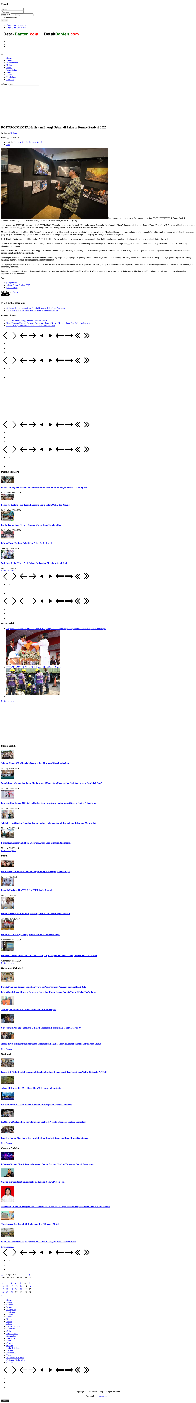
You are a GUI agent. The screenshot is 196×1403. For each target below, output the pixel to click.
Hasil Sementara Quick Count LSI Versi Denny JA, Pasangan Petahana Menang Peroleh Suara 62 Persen (49, 955)
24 (2, 1292)
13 (16, 1286)
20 (16, 1289)
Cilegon (9, 1305)
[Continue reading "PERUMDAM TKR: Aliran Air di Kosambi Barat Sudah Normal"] (33, 694)
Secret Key (5, 15)
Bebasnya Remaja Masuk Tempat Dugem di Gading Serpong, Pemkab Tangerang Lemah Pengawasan (47, 1164)
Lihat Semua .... (7, 1049)
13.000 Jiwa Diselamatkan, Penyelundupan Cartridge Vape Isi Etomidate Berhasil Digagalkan (43, 1122)
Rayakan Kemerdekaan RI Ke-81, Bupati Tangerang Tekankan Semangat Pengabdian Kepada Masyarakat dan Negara (56, 628)
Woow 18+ (11, 1338)
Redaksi (13, 133)
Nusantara (10, 1329)
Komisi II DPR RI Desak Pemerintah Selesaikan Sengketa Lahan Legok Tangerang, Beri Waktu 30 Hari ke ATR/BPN (54, 1072)
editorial (9, 1345)
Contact (9, 1362)
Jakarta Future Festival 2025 (18, 285)
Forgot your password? (16, 27)
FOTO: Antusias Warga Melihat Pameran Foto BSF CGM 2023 (33, 321)
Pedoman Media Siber (15, 1360)
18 (7, 1289)
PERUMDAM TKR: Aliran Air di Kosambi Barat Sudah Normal (33, 667)
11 (7, 1286)
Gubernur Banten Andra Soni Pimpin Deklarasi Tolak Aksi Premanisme (36, 308)
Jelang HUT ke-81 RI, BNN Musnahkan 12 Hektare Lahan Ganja (31, 1088)
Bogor (9, 1319)
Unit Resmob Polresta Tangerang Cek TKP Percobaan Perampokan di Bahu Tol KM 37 (41, 1028)
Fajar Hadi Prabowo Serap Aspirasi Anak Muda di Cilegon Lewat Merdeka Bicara (38, 1242)
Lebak (9, 1307)
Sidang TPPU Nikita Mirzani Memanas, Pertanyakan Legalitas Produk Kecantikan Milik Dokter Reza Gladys (51, 1044)
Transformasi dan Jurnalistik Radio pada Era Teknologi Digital (30, 1224)
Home (9, 1300)
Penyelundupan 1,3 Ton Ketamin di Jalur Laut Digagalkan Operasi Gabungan (36, 1105)
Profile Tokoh (12, 1333)
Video (8, 1355)
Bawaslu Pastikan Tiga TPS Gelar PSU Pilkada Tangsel (26, 890)
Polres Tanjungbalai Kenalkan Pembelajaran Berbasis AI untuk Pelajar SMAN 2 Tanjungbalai (44, 487)
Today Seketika (12, 1348)
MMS (8, 1341)
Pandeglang (11, 1309)
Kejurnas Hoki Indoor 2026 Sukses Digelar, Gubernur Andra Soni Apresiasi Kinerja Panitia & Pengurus (48, 803)
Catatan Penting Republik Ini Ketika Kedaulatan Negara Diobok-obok (33, 1182)
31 (2, 1295)
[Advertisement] (81, 104)
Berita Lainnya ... (8, 701)
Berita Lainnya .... (8, 571)
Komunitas (11, 1336)
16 (30, 1286)
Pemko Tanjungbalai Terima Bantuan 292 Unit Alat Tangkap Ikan (31, 525)
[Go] (2, 84)
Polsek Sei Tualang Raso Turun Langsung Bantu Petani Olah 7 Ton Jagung (35, 505)
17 (2, 1289)
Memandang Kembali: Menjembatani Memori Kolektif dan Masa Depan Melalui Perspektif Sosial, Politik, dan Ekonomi (55, 1207)
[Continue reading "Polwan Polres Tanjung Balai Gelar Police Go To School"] (7, 538)
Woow (15, 292)
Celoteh (9, 1343)
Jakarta (9, 1324)
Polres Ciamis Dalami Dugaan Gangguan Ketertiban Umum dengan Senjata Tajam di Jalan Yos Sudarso (48, 992)
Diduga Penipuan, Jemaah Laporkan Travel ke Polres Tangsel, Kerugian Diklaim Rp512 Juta (43, 987)
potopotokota (11, 283)
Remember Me (10, 18)
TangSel (9, 1314)
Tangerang (10, 1312)
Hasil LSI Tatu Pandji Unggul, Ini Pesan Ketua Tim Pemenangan (30, 934)
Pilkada (9, 1350)
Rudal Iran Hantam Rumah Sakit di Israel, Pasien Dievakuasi (32, 310)
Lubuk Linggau (13, 1326)
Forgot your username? (16, 25)
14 (21, 1286)
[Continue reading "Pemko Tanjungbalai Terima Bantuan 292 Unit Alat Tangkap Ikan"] (7, 520)
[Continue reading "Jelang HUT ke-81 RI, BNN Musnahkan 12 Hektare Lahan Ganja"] (7, 1083)
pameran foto (11, 287)
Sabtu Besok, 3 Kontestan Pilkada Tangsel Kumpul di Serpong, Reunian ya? (35, 871)
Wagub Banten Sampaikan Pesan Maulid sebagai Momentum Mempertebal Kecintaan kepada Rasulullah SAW (51, 783)
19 (12, 1289)
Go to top (5, 1401)
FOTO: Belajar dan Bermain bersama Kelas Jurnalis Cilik (30, 325)
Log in (4, 20)
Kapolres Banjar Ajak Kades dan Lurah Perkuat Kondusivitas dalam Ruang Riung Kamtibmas (44, 1138)
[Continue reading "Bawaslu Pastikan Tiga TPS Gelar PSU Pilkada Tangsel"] (7, 885)
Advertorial (11, 1353)
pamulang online (103, 1396)
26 (12, 1292)
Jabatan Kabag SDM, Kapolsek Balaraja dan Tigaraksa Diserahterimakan (35, 763)
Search (6, 84)
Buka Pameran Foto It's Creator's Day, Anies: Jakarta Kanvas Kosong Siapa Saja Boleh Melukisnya (48, 323)
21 (21, 1289)
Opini (8, 1331)
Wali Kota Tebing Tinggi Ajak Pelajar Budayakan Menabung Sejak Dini (34, 563)
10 (2, 1286)
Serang (9, 1302)
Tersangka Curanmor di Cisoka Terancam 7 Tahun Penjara (28, 1009)
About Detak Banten (15, 1357)
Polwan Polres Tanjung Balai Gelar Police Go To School (26, 543)
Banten (9, 1321)
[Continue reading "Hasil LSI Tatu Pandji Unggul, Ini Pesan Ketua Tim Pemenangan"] (7, 929)
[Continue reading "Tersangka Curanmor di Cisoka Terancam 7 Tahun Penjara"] (7, 1004)
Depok (9, 1317)
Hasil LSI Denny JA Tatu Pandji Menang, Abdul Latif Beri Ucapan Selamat (35, 913)
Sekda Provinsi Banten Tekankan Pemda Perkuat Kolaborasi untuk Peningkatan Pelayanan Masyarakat (48, 823)
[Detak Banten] (41, 37)
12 (12, 1286)
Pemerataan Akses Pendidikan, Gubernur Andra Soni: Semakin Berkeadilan (36, 843)
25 (7, 1292)
